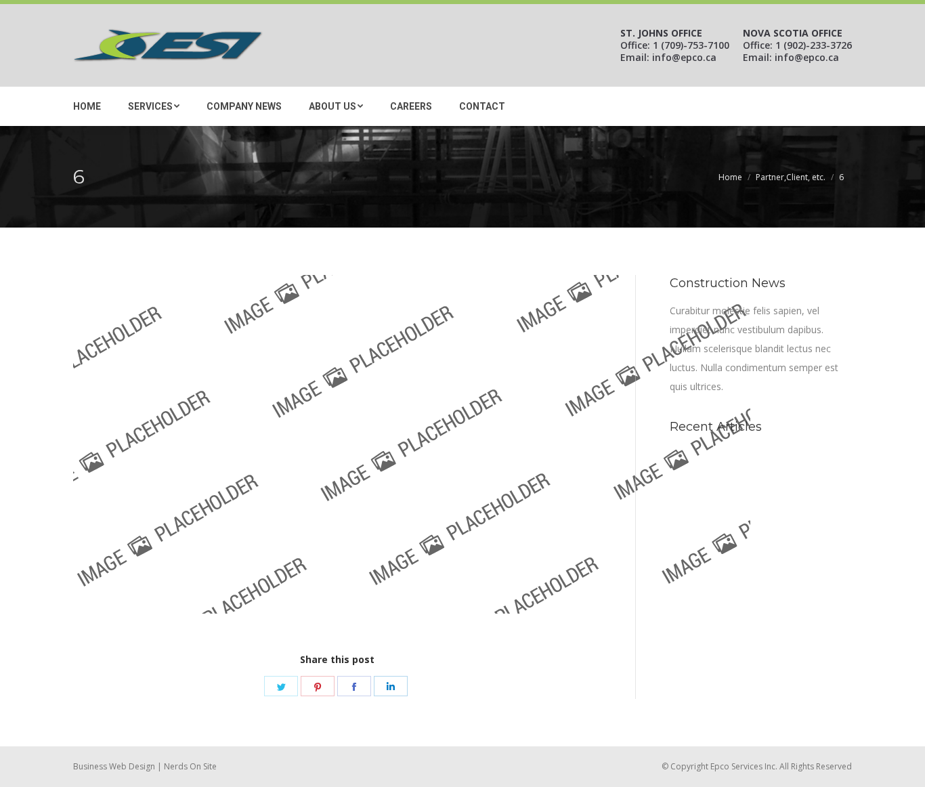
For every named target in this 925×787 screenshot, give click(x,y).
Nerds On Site (190, 766)
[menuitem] (87, 104)
